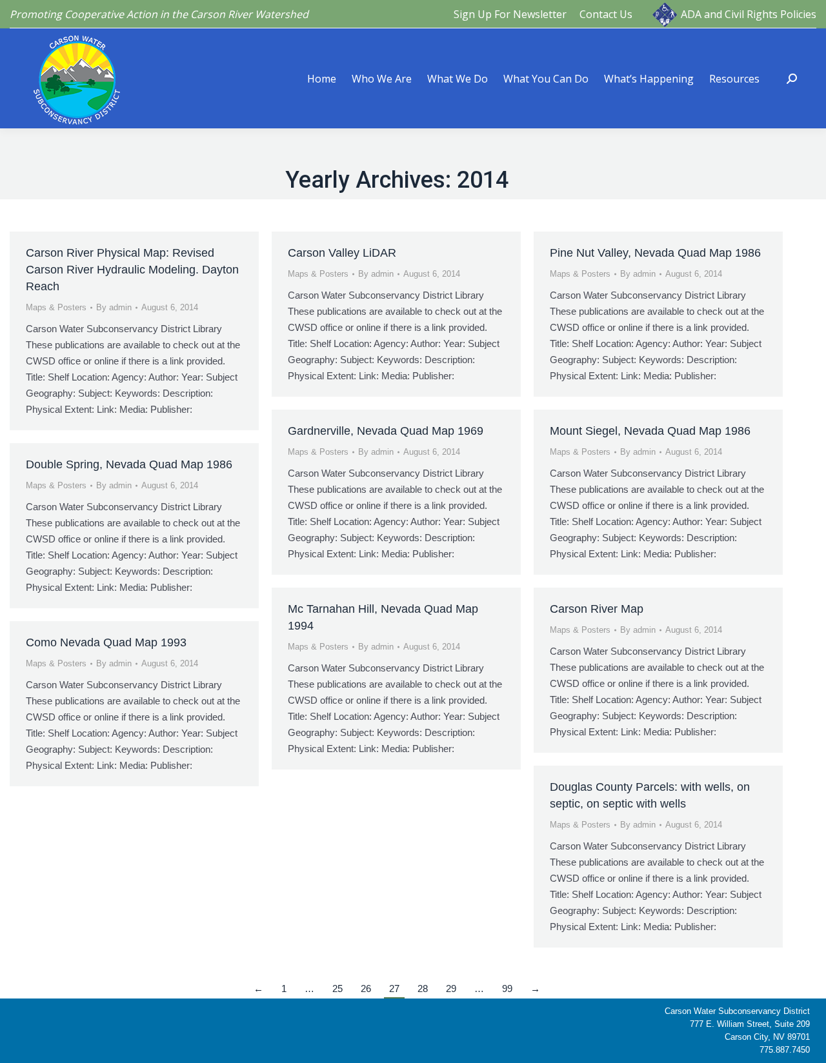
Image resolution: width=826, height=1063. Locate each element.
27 (394, 988)
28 (423, 988)
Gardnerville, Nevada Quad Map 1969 (385, 430)
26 (366, 988)
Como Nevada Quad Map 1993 (106, 642)
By (114, 307)
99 (507, 988)
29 (451, 988)
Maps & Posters (56, 307)
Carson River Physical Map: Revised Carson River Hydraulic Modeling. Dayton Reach (132, 269)
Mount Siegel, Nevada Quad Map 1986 (650, 430)
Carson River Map (596, 608)
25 (337, 988)
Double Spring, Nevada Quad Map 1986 (129, 464)
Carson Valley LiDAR (342, 252)
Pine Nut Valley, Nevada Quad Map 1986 (655, 252)
